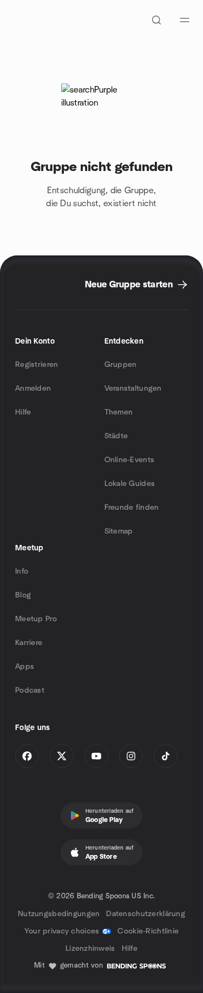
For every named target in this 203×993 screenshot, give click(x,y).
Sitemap (118, 531)
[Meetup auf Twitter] (62, 756)
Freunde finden (131, 507)
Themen (118, 412)
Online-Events (129, 460)
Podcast (29, 690)
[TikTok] (166, 756)
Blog (23, 595)
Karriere (28, 643)
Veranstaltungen (133, 388)
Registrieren (36, 365)
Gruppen (120, 365)
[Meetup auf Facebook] (27, 756)
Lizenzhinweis (90, 948)
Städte (116, 436)
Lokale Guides (129, 484)
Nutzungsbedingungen (59, 914)
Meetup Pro (36, 619)
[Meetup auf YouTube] (96, 756)
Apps (24, 666)
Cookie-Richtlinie (148, 931)
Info (21, 571)
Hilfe (23, 412)
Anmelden (33, 388)
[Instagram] (131, 756)
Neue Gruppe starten (129, 284)
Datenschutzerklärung (145, 914)
